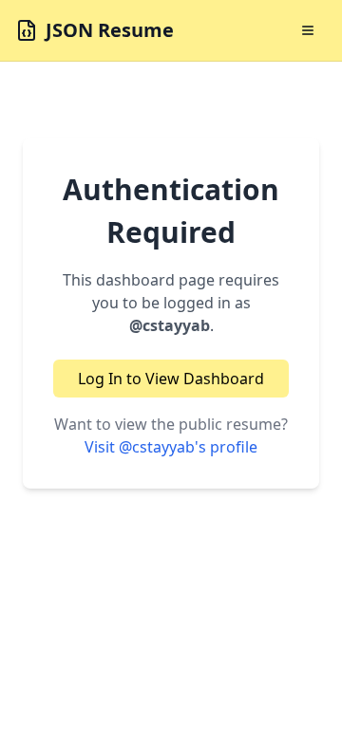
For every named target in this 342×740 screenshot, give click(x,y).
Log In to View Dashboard (171, 378)
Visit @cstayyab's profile (171, 446)
